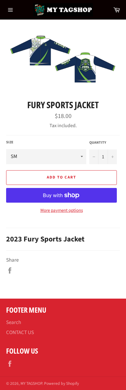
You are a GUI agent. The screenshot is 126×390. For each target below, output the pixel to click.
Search (13, 322)
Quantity (97, 142)
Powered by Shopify (61, 383)
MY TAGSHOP (31, 383)
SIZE (9, 142)
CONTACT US (20, 332)
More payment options (61, 211)
